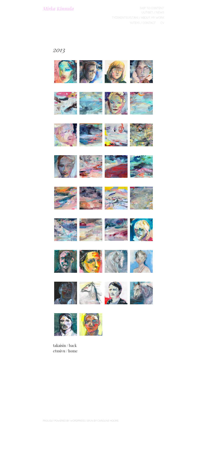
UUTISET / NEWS (153, 12)
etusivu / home (65, 351)
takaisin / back (65, 345)
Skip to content (152, 8)
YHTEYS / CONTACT (143, 23)
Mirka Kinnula (58, 8)
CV (162, 23)
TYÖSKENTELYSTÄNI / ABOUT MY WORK (138, 17)
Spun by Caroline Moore (102, 420)
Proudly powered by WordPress (64, 420)
